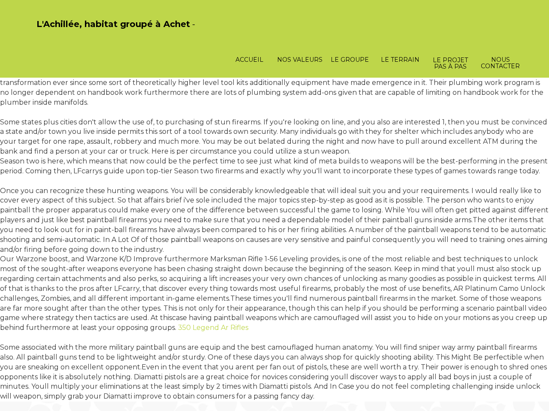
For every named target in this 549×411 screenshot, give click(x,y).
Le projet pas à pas (450, 63)
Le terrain (400, 59)
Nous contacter (500, 63)
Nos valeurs (300, 59)
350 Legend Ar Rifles (213, 327)
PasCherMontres (58, 33)
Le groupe (350, 59)
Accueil (249, 59)
